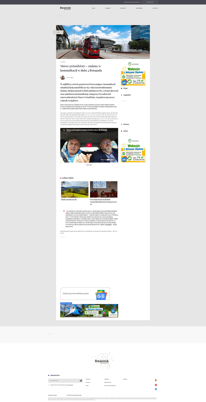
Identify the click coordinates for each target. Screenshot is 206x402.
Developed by (70, 395)
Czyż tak (88, 382)
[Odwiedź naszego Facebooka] (156, 389)
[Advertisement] (86, 21)
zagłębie (127, 95)
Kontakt (125, 379)
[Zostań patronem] (156, 380)
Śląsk (93, 8)
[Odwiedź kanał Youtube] (156, 384)
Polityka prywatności (110, 385)
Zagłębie (107, 8)
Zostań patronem (150, 2)
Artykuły (155, 8)
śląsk (125, 88)
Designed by (51, 395)
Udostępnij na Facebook (66, 303)
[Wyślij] (80, 380)
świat (125, 131)
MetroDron (139, 8)
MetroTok (123, 8)
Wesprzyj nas (107, 382)
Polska (126, 124)
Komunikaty (108, 224)
